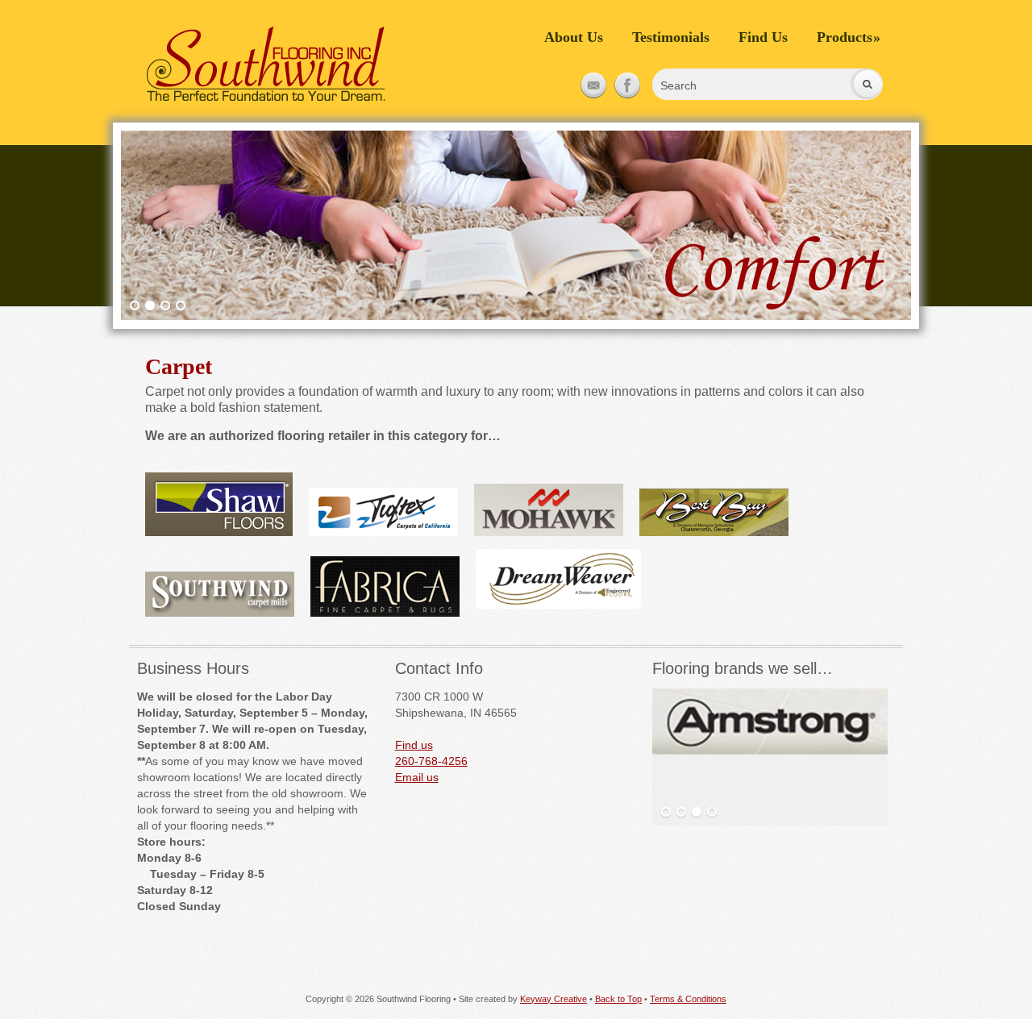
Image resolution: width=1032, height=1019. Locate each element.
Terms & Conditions (688, 999)
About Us (573, 37)
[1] (134, 306)
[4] (180, 306)
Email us (417, 777)
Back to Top (618, 999)
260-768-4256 (431, 761)
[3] (165, 306)
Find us (414, 744)
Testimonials (671, 37)
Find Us (763, 37)
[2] (150, 306)
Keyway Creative (553, 999)
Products (848, 37)
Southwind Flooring (266, 64)
